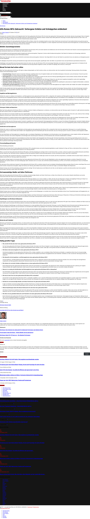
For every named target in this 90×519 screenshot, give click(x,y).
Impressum (30, 507)
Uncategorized (6, 395)
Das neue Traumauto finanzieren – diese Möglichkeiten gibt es (15, 406)
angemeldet (7, 340)
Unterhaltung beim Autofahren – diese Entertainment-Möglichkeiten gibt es (19, 401)
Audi (3, 7)
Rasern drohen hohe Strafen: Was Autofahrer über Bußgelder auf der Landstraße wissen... (22, 474)
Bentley (4, 9)
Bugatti (4, 488)
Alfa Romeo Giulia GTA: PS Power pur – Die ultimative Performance (15, 335)
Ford (4, 502)
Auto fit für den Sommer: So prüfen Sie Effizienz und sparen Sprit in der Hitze (19, 370)
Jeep (4, 504)
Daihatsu (5, 498)
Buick (4, 490)
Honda (4, 503)
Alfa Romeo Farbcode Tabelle (5, 304)
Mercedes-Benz (7, 393)
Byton (4, 491)
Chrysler (4, 494)
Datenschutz (36, 507)
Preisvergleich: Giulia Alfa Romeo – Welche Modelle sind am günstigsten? (16, 332)
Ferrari (4, 499)
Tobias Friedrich (5, 32)
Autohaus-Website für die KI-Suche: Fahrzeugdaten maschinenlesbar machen (19, 359)
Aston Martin (5, 6)
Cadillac (4, 492)
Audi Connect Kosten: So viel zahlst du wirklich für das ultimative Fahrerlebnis (20, 416)
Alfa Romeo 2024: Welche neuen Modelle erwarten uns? (14, 422)
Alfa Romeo (5, 5)
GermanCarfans (5, 3)
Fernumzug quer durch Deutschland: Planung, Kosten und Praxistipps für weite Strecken (22, 364)
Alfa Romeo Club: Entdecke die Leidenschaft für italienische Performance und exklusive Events (21, 330)
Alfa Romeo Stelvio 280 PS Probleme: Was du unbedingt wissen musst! (18, 411)
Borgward (5, 486)
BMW (4, 484)
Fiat (3, 500)
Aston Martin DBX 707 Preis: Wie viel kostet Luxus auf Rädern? (12, 310)
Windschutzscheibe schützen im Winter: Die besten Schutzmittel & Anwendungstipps (21, 375)
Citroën (4, 495)
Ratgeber (4, 10)
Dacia (4, 496)
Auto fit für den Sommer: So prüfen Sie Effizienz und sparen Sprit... (17, 450)
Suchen (1, 351)
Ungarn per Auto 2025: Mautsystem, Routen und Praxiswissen (15, 380)
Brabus (4, 487)
